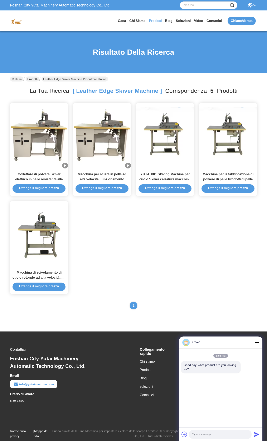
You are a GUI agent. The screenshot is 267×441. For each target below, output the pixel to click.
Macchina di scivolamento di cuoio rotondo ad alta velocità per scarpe (39, 277)
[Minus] (256, 342)
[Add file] (184, 434)
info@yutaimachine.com (36, 384)
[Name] (232, 5)
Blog (169, 21)
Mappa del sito (41, 433)
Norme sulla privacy (18, 433)
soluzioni (183, 21)
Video (198, 21)
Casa (122, 21)
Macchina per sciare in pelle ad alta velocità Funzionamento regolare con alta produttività (102, 179)
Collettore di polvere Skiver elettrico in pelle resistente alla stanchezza (39, 179)
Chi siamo (137, 21)
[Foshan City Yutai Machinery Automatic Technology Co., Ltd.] (33, 21)
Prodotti (155, 21)
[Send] (256, 434)
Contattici (214, 21)
